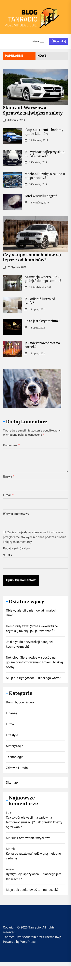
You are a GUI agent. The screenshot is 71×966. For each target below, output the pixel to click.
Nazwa (8, 476)
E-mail (8, 495)
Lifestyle (12, 735)
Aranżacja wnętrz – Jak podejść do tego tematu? (43, 279)
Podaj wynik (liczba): (16, 548)
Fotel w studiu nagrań (41, 196)
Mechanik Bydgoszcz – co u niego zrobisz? (45, 176)
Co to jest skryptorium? (42, 321)
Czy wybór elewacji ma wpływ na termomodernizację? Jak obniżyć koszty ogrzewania (34, 822)
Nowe (41, 55)
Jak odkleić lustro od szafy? (40, 301)
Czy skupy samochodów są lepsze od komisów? (32, 257)
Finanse (11, 713)
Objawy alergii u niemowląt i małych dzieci (31, 613)
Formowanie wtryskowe (33, 838)
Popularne (14, 55)
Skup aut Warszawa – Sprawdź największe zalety (33, 110)
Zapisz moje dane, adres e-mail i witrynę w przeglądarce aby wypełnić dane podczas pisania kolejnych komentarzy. (34, 537)
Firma (10, 724)
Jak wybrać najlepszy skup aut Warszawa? (44, 154)
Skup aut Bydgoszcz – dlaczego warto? (33, 678)
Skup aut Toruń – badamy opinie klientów (44, 132)
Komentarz (11, 445)
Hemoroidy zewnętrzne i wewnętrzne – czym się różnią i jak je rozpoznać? (33, 628)
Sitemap (12, 782)
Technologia (14, 757)
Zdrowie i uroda (17, 768)
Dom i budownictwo (20, 702)
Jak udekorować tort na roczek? (42, 345)
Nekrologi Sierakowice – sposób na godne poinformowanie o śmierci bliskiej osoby (34, 662)
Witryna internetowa (16, 513)
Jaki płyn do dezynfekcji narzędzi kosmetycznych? (29, 644)
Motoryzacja (14, 746)
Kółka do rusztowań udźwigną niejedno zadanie (33, 856)
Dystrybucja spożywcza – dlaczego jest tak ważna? (33, 876)
